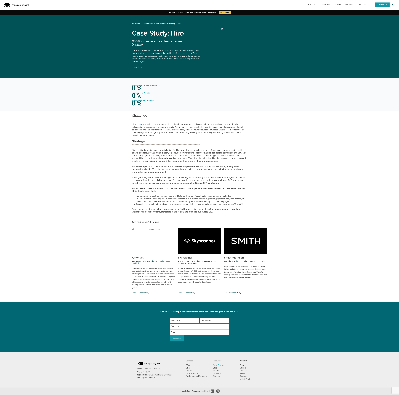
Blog (215, 368)
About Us (244, 361)
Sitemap (216, 376)
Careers (243, 376)
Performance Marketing (165, 24)
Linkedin (212, 391)
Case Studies (148, 24)
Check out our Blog (225, 12)
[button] (316, 5)
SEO (188, 365)
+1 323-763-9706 (143, 372)
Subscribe (177, 338)
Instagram (217, 391)
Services (311, 5)
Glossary (217, 373)
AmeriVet (137, 257)
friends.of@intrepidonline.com (148, 368)
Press (242, 373)
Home (137, 24)
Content (189, 370)
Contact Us (382, 5)
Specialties (325, 5)
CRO (188, 368)
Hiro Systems (138, 124)
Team (242, 365)
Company (362, 5)
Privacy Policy (185, 391)
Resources (348, 5)
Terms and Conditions (200, 391)
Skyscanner (185, 257)
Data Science (192, 373)
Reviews (244, 370)
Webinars (217, 370)
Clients (338, 5)
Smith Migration (234, 257)
